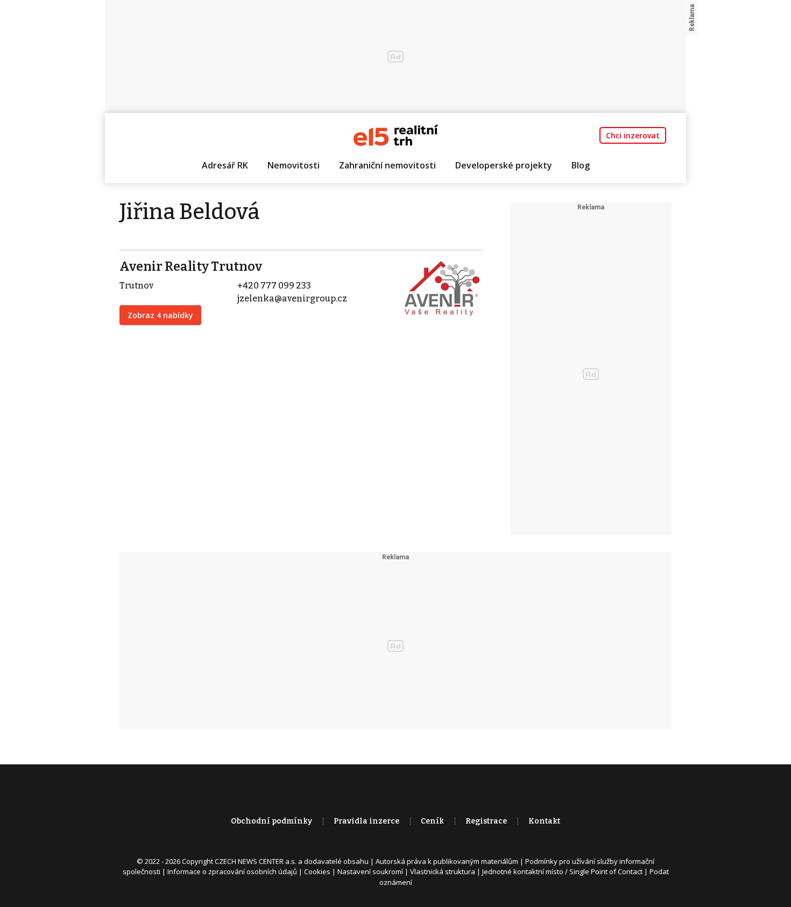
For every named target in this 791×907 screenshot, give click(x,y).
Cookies (317, 871)
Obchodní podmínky (271, 821)
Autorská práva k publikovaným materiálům (447, 861)
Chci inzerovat (633, 135)
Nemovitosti (293, 165)
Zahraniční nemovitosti (387, 165)
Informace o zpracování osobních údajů (232, 871)
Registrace (486, 821)
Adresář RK (225, 165)
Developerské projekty (503, 165)
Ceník (432, 821)
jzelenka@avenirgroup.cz (292, 298)
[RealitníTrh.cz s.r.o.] (396, 134)
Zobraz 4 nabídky (160, 315)
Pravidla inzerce (366, 821)
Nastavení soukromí (370, 871)
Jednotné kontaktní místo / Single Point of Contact (562, 871)
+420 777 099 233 (274, 285)
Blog (580, 165)
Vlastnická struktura (442, 871)
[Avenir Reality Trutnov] (442, 287)
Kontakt (544, 821)
